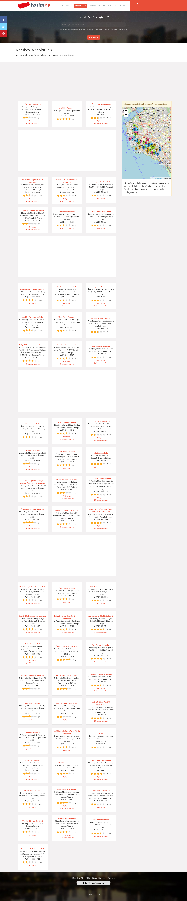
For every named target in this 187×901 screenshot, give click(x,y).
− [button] (126, 114)
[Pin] (3, 33)
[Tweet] (3, 26)
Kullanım (120, 5)
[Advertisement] (93, 82)
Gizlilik (107, 5)
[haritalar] (34, 5)
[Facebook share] (3, 19)
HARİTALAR (94, 5)
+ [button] (126, 110)
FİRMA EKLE (80, 5)
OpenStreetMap (157, 178)
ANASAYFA (67, 5)
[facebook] (137, 5)
